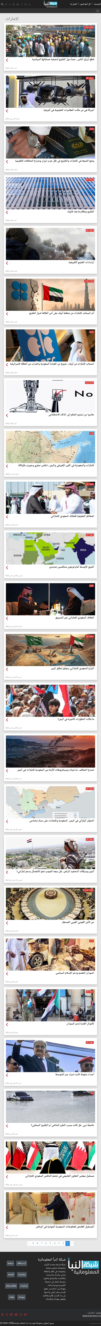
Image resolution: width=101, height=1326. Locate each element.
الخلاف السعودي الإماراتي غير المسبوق (74, 617)
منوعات (21, 1297)
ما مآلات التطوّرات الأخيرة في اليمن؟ (76, 719)
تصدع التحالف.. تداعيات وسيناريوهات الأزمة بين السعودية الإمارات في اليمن (55, 770)
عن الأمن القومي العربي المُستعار (78, 922)
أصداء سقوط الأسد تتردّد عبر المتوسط (74, 1074)
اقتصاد (11, 1274)
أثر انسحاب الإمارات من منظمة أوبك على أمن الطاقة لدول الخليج (61, 313)
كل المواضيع (85, 4)
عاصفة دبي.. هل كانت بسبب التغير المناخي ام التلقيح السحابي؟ (62, 1125)
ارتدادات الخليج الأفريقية (81, 262)
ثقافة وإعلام (11, 1286)
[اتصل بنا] (29, 4)
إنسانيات (24, 1286)
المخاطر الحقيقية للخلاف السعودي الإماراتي (72, 516)
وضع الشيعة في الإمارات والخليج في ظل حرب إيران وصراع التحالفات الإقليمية (54, 161)
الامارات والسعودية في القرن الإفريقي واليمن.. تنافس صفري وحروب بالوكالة (56, 465)
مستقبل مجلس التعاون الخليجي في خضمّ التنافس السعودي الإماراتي (59, 1176)
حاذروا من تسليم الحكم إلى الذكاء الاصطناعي (71, 414)
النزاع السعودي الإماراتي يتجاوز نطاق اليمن (72, 668)
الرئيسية (97, 4)
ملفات (11, 1297)
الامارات (12, 19)
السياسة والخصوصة (95, 1323)
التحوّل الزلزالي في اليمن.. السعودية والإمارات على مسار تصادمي (61, 820)
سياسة (10, 1263)
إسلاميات (22, 1274)
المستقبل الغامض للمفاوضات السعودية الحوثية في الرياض (65, 1227)
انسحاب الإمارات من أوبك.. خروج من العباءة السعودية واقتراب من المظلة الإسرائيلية (52, 364)
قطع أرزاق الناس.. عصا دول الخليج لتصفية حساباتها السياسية (63, 59)
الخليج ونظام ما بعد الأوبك (80, 211)
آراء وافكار (21, 1263)
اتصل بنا (73, 4)
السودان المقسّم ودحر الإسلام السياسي (75, 973)
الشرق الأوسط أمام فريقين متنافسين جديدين (71, 567)
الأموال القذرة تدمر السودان (80, 1024)
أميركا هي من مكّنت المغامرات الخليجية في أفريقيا (69, 110)
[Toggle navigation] (97, 11)
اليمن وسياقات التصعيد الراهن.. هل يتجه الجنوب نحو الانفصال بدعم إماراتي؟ (55, 871)
